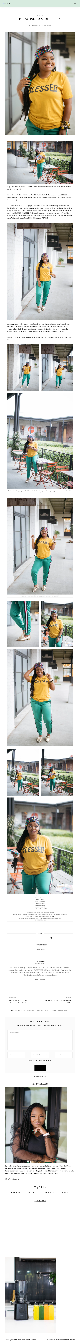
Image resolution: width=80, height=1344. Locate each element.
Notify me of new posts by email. (41, 1060)
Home (7, 1339)
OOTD (47, 1010)
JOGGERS (40, 1010)
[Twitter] (34, 939)
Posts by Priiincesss (39, 979)
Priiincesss (35, 25)
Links (7, 1341)
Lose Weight (14, 1339)
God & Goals (43, 205)
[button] (40, 162)
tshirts (54, 1010)
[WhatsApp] (41, 939)
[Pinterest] (37, 939)
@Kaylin (42, 903)
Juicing (28, 1339)
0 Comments (41, 950)
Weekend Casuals (63, 1010)
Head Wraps (31, 1010)
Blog (19, 1339)
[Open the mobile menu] (75, 3)
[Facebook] (30, 939)
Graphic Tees (21, 1010)
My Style (40, 15)
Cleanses (33, 1339)
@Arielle (42, 905)
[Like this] (50, 939)
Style (23, 1339)
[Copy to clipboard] (45, 939)
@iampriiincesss (50, 916)
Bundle (12, 1341)
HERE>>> (46, 909)
